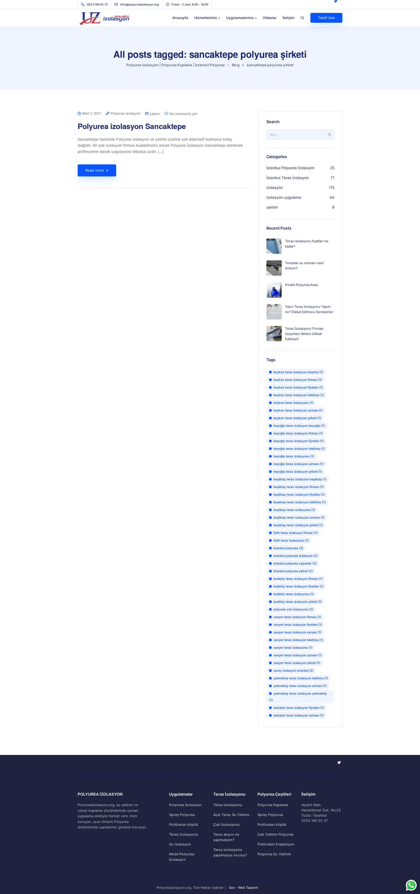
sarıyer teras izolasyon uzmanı (297, 655)
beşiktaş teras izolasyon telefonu (299, 502)
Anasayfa (180, 18)
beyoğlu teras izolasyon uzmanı (298, 464)
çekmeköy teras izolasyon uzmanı (300, 686)
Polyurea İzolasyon (185, 805)
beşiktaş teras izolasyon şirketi (298, 525)
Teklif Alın (326, 18)
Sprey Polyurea (182, 814)
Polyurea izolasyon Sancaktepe (132, 126)
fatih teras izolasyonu (291, 540)
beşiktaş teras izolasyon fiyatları (299, 494)
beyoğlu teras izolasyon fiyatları (298, 441)
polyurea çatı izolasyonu (293, 609)
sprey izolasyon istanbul (293, 670)
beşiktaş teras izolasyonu (294, 510)
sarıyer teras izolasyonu (292, 647)
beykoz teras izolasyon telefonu (298, 395)
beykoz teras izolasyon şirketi (297, 418)
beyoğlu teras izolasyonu (293, 456)
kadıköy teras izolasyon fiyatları (298, 586)
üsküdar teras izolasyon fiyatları (298, 707)
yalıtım (155, 113)
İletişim (288, 18)
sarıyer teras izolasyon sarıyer (297, 632)
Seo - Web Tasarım (243, 887)
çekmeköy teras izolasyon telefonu (300, 678)
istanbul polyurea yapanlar (295, 563)
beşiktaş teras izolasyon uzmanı (298, 517)
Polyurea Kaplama (272, 805)
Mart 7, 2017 (91, 113)
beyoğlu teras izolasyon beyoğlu (299, 425)
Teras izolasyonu (183, 834)
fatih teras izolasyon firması (295, 533)
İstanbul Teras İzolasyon (287, 178)
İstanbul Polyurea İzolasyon (290, 168)
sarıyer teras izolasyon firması (297, 617)
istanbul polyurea (288, 548)
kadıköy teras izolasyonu (293, 594)
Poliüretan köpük (183, 824)
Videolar (269, 18)
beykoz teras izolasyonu (293, 402)
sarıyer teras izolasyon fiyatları (297, 624)
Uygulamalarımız (240, 18)
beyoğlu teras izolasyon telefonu (299, 448)
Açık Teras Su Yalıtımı (231, 814)
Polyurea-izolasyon (125, 113)
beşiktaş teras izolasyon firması (298, 487)
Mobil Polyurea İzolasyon (181, 857)
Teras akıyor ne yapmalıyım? (226, 837)
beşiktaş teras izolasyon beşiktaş (300, 479)
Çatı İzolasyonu (226, 824)
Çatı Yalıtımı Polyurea (275, 834)
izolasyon (274, 187)
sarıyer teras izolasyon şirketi (296, 663)
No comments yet (183, 113)
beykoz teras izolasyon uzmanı (298, 410)
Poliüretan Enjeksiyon (275, 844)
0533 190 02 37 (314, 820)
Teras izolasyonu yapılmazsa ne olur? (230, 852)
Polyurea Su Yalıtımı (274, 854)
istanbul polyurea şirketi (293, 571)
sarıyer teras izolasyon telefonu (298, 640)
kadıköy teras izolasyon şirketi (297, 601)
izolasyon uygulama (283, 197)
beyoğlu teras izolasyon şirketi (297, 471)
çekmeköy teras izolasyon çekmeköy (298, 697)
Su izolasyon (180, 844)
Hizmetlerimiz (205, 18)
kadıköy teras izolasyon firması (298, 578)
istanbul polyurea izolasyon (295, 556)
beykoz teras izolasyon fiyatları (298, 387)
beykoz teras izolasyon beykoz (298, 372)
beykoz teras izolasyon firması (297, 380)
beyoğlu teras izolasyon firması (298, 433)
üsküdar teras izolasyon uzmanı (298, 715)
